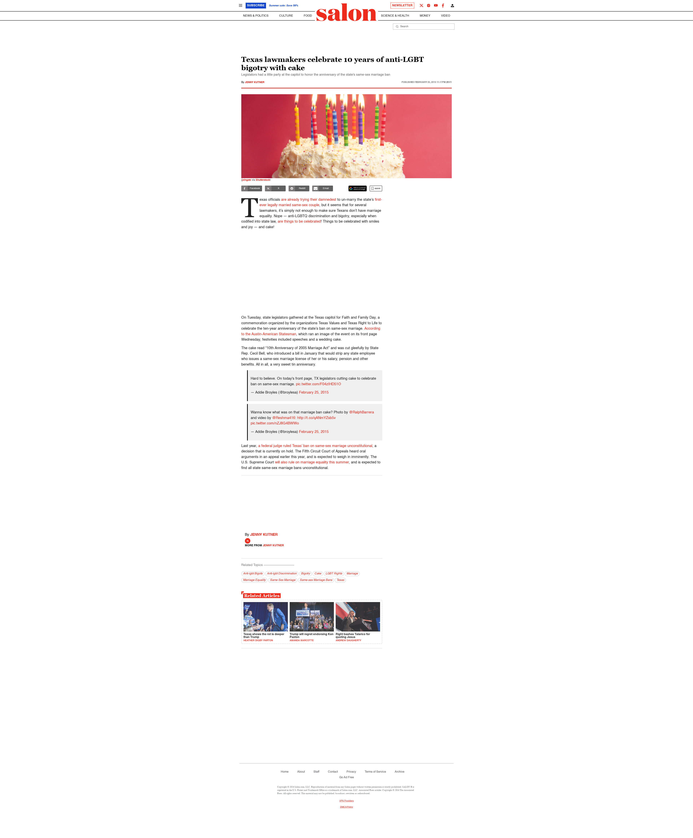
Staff (316, 771)
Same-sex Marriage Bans (316, 580)
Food (308, 15)
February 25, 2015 (314, 392)
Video (445, 15)
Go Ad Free (346, 777)
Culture (286, 15)
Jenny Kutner (254, 82)
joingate (246, 180)
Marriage (352, 573)
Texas (340, 580)
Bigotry (305, 573)
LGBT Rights (334, 573)
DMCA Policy (346, 807)
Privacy (351, 771)
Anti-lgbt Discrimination (282, 573)
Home (285, 771)
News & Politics (256, 15)
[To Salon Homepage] (346, 12)
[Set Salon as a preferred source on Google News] (357, 188)
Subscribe (256, 5)
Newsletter (402, 5)
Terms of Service (375, 771)
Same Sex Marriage (282, 580)
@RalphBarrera (361, 412)
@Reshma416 (283, 418)
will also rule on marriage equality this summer (312, 462)
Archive (399, 771)
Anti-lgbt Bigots (253, 573)
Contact (333, 771)
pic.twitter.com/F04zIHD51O (318, 384)
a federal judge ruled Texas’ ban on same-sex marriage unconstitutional (315, 446)
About (301, 771)
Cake (317, 573)
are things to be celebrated (299, 221)
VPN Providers (346, 801)
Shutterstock (263, 180)
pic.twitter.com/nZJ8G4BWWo (275, 423)
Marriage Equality (254, 580)
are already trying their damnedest (308, 200)
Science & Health (395, 15)
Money (425, 15)
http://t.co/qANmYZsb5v (316, 418)
